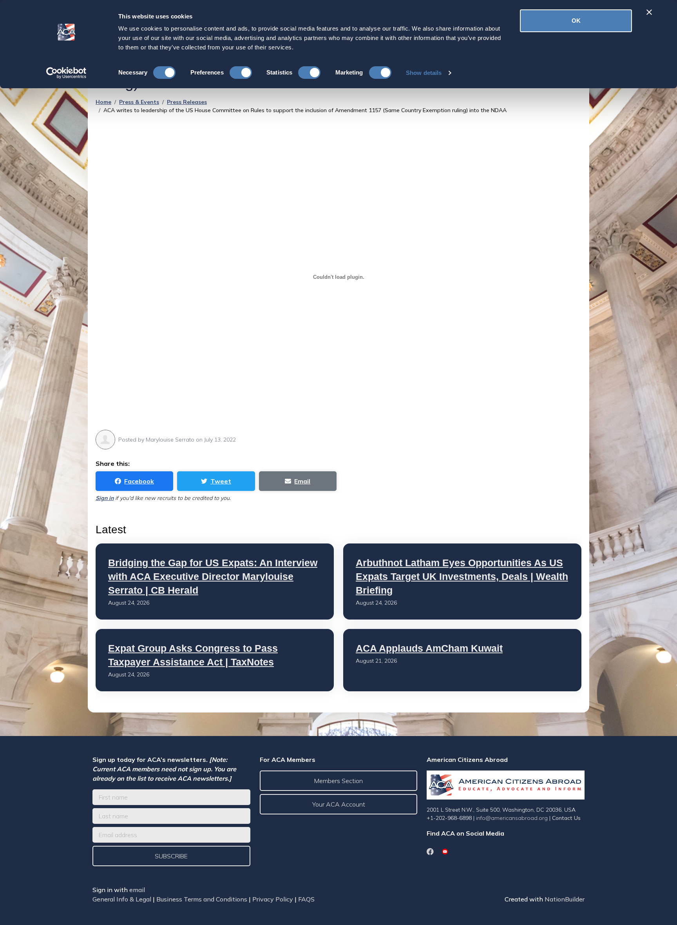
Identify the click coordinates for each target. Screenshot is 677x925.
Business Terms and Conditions (201, 899)
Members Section (338, 781)
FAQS (306, 899)
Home (103, 101)
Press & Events (139, 101)
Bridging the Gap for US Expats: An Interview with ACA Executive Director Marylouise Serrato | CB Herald (212, 576)
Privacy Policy (272, 899)
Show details (424, 72)
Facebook (139, 481)
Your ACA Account (338, 804)
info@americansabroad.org (512, 817)
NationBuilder (565, 899)
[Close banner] (649, 12)
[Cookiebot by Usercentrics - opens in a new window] (66, 73)
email (137, 890)
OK (576, 20)
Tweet (220, 481)
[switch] (241, 72)
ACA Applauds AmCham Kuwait (429, 648)
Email (302, 481)
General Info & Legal (121, 899)
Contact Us (566, 817)
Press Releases (187, 101)
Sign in (105, 498)
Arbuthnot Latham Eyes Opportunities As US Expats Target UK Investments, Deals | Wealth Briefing (462, 576)
